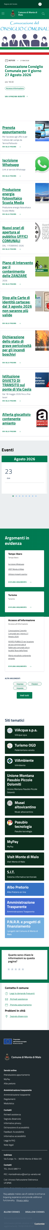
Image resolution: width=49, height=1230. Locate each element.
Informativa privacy (12, 1123)
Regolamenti (9, 1099)
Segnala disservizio (12, 1118)
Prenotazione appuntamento (17, 1074)
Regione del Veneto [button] (10, 4)
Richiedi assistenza (12, 1114)
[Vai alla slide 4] (22, 496)
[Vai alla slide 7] (32, 496)
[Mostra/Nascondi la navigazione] (3, 13)
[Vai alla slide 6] (29, 496)
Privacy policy (22, 1200)
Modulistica (9, 1103)
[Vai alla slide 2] (16, 496)
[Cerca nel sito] (43, 13)
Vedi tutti (24, 695)
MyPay (7, 1079)
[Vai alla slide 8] (35, 496)
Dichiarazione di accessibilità (16, 1127)
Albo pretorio (9, 1083)
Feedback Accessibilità (14, 1131)
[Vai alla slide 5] (26, 496)
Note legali (9, 1144)
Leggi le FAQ (9, 1140)
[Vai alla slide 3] (19, 496)
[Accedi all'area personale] (41, 4)
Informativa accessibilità (15, 1136)
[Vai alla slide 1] (13, 496)
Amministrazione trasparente (17, 1094)
